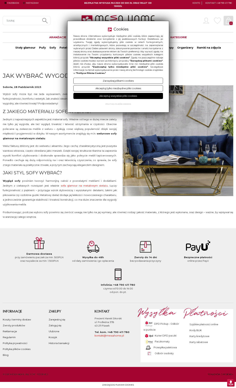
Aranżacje (57, 37)
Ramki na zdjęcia (209, 47)
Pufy (42, 47)
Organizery (185, 47)
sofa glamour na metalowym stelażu (84, 185)
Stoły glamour (25, 47)
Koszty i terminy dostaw (17, 319)
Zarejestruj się (57, 319)
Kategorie (178, 37)
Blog (5, 355)
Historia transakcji (59, 343)
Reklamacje (10, 331)
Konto (196, 3)
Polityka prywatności (15, 343)
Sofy (52, 47)
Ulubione (54, 331)
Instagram (31, 3)
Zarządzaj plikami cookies (118, 385)
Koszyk (53, 337)
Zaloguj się (55, 325)
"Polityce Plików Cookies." (91, 73)
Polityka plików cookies (16, 349)
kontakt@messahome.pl (109, 335)
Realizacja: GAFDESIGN (220, 374)
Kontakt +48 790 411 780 (218, 3)
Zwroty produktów (14, 325)
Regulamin (9, 337)
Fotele (64, 47)
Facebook (13, 3)
